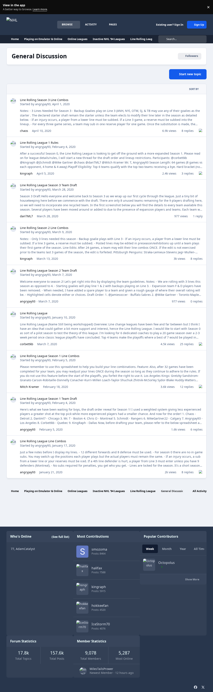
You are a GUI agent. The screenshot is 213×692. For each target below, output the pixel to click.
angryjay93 (43, 104)
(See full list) (60, 537)
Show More (192, 579)
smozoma (99, 549)
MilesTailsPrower (101, 669)
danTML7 (26, 216)
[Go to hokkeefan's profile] (82, 608)
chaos (24, 131)
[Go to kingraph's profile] (82, 589)
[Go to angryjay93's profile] (13, 101)
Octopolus (166, 562)
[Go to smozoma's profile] (82, 552)
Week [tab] (150, 549)
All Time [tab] (200, 549)
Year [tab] (183, 549)
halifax (97, 568)
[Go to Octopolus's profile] (149, 565)
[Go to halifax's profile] (82, 570)
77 (12, 549)
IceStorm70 (101, 624)
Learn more (8, 7)
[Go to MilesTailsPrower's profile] (83, 671)
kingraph (26, 173)
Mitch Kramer (29, 387)
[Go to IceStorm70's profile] (82, 626)
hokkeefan (100, 605)
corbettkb (26, 344)
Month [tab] (167, 549)
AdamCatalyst (25, 549)
